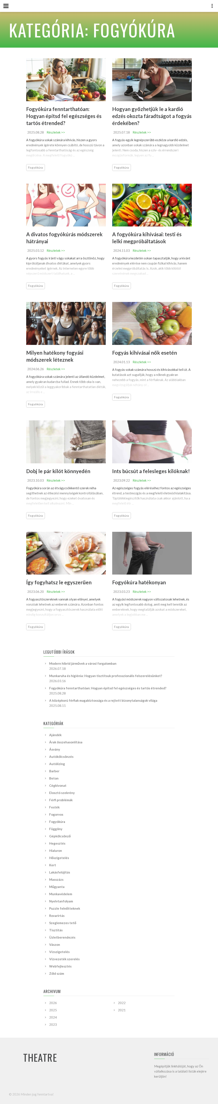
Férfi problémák (61, 800)
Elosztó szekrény (62, 793)
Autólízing (57, 764)
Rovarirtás (57, 916)
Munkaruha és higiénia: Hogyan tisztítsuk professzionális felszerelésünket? (105, 676)
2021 (122, 1010)
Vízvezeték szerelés (64, 959)
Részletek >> (56, 132)
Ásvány (54, 749)
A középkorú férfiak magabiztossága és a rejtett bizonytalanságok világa (103, 700)
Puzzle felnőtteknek (64, 908)
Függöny (55, 829)
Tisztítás (56, 930)
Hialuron (55, 850)
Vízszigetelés (59, 952)
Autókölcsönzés (61, 756)
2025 (53, 1010)
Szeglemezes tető (62, 923)
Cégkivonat (57, 785)
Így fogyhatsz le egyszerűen (59, 582)
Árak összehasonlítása (65, 742)
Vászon (54, 944)
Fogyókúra (35, 167)
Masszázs (56, 879)
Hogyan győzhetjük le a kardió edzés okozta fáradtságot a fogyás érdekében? (152, 116)
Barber (54, 771)
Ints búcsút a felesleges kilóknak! (151, 471)
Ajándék (55, 735)
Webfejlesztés (60, 966)
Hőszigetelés (59, 858)
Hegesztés (57, 843)
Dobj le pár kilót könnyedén (58, 471)
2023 (53, 1024)
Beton (54, 778)
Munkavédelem (60, 894)
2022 (122, 1003)
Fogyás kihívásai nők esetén (144, 353)
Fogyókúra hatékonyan (139, 582)
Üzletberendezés (62, 937)
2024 (53, 1017)
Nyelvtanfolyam (61, 901)
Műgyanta (57, 887)
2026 (53, 1003)
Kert (52, 865)
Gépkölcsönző (60, 836)
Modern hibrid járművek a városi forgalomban (82, 663)
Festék (54, 807)
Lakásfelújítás (59, 872)
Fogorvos (56, 814)
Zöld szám (56, 973)
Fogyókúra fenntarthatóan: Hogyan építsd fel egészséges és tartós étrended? (64, 116)
